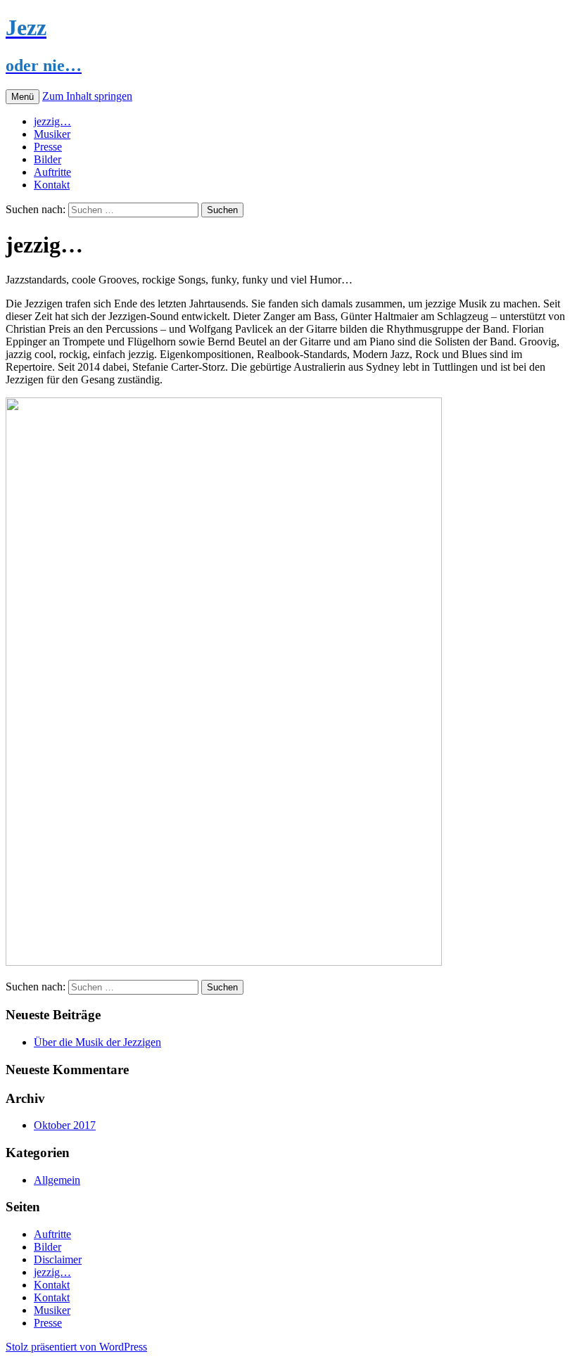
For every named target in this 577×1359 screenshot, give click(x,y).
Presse (48, 147)
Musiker (52, 134)
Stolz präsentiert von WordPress (76, 1347)
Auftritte (52, 172)
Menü (22, 96)
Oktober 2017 (65, 1125)
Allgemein (57, 1180)
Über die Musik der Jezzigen (97, 1042)
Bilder (47, 159)
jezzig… (52, 121)
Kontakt (52, 185)
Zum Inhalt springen (87, 96)
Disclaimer (58, 1259)
